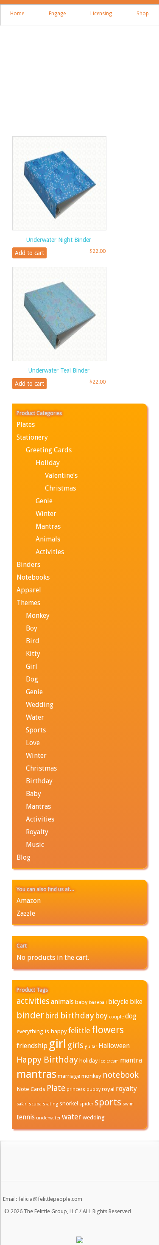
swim (128, 1104)
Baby (33, 794)
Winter (46, 514)
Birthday (39, 781)
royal (108, 1088)
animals (62, 1002)
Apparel (29, 590)
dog (131, 1016)
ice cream (109, 1061)
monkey (91, 1075)
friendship (32, 1046)
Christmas (60, 488)
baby (81, 1001)
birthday (77, 1015)
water (71, 1117)
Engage (57, 14)
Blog (24, 857)
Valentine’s (61, 475)
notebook (121, 1075)
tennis (26, 1117)
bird (52, 1016)
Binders (28, 565)
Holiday (48, 463)
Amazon (29, 901)
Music (35, 845)
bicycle (118, 1002)
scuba (35, 1104)
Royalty (37, 832)
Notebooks (33, 577)
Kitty (33, 654)
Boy (31, 628)
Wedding (39, 705)
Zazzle (26, 913)
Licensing (101, 14)
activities (33, 1001)
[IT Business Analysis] (79, 1241)
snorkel (68, 1103)
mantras (36, 1074)
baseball (98, 1002)
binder (30, 1015)
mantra (131, 1060)
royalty (126, 1089)
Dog (32, 679)
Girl (31, 666)
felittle (79, 1030)
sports (108, 1102)
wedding (94, 1117)
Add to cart (29, 253)
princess (76, 1089)
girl (57, 1044)
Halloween (114, 1046)
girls (75, 1045)
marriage (69, 1075)
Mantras (48, 526)
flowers (108, 1029)
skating (50, 1104)
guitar (91, 1046)
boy (101, 1016)
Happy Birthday (47, 1059)
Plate (56, 1088)
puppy (93, 1089)
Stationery (32, 437)
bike (136, 1002)
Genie (44, 501)
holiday (88, 1060)
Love (33, 743)
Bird (32, 641)
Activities (50, 552)
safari (22, 1104)
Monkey (38, 615)
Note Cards (31, 1088)
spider (86, 1104)
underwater (48, 1118)
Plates (26, 425)
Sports (36, 730)
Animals (48, 539)
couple (116, 1017)
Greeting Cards (49, 450)
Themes (28, 603)
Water (35, 717)
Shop (143, 14)
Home (17, 14)
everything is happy (42, 1031)
